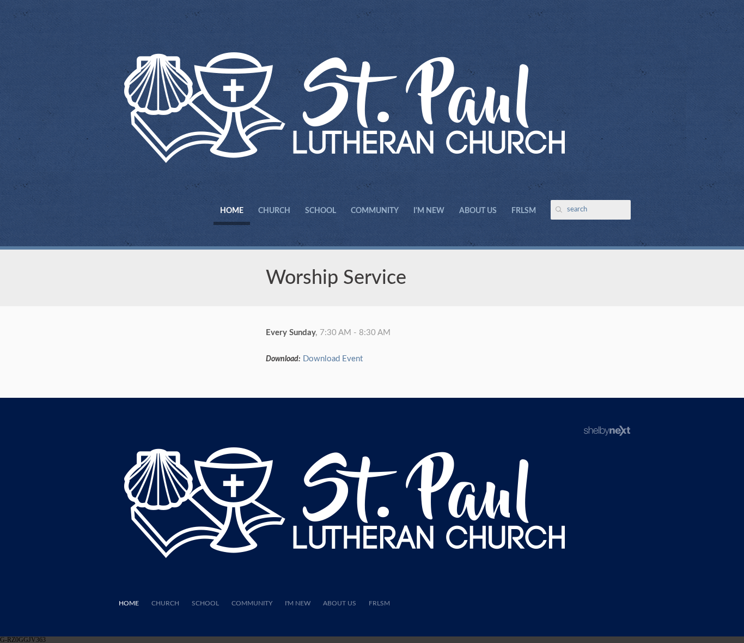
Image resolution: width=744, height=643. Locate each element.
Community (375, 211)
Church (274, 211)
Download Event (333, 359)
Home (231, 211)
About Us (478, 211)
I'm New (428, 211)
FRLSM (523, 211)
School (320, 211)
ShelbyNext (607, 431)
